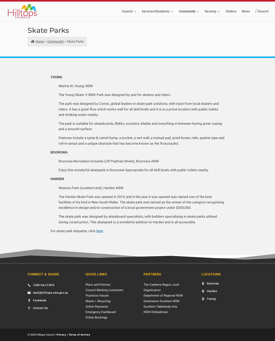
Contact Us (40, 308)
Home (39, 41)
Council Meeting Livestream (104, 290)
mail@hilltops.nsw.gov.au (50, 292)
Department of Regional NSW (163, 295)
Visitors (231, 11)
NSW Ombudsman (156, 312)
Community (187, 11)
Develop (210, 11)
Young (211, 298)
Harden (212, 291)
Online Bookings (97, 317)
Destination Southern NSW (161, 301)
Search (263, 11)
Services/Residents (156, 11)
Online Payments (97, 306)
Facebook (39, 300)
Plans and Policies (98, 284)
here (99, 231)
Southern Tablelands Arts (160, 306)
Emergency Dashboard (101, 312)
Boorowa (213, 283)
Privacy (61, 334)
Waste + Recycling (98, 301)
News (246, 11)
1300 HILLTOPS (43, 285)
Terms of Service (79, 334)
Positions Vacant (97, 295)
